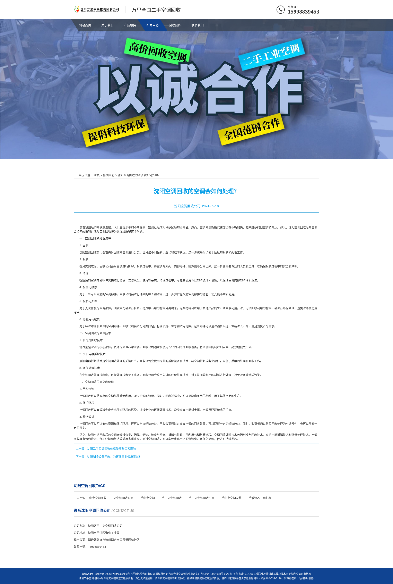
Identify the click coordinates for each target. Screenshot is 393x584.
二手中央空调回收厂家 (200, 498)
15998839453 (97, 546)
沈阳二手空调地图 (89, 578)
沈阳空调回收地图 (301, 573)
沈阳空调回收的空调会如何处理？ (139, 175)
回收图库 (175, 25)
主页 (97, 175)
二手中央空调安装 (230, 498)
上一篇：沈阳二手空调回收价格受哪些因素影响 (106, 448)
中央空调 (79, 498)
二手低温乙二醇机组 (258, 498)
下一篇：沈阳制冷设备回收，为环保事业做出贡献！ (109, 456)
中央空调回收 (97, 498)
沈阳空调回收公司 (187, 206)
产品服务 (130, 25)
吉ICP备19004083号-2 (213, 573)
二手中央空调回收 (170, 498)
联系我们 (197, 25)
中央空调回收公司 (122, 498)
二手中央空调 (146, 498)
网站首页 (85, 25)
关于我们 (107, 25)
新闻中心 (152, 25)
